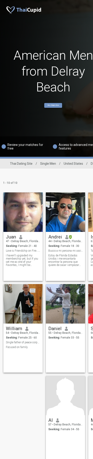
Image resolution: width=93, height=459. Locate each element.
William (14, 328)
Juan (11, 237)
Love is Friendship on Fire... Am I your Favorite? (23, 250)
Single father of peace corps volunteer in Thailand (23, 342)
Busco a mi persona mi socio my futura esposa (65, 250)
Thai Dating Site (21, 163)
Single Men (48, 163)
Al (50, 420)
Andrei (55, 237)
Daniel (55, 328)
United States (73, 163)
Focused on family (17, 347)
